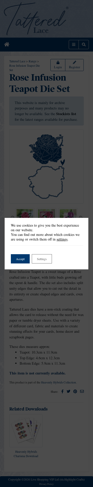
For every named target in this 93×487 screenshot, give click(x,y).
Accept (20, 259)
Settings (42, 259)
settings (62, 239)
